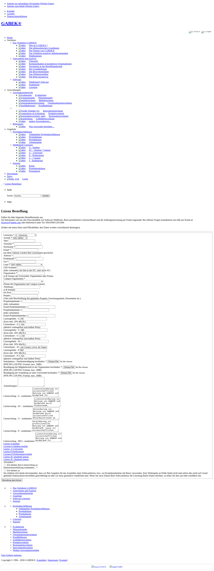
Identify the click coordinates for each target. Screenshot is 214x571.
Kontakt (10, 11)
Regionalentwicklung (22, 545)
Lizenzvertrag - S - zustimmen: (17, 396)
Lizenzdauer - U (11, 335)
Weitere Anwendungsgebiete (26, 550)
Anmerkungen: (10, 386)
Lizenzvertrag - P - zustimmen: (17, 431)
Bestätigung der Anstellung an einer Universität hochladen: (31, 373)
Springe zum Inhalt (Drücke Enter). (23, 6)
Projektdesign (25, 514)
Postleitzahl (9, 258)
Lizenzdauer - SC (11, 347)
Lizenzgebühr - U (11, 330)
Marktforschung (20, 532)
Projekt (7, 295)
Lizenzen (17, 519)
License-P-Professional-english (17, 454)
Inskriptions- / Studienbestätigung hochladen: (25, 361)
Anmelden (41, 560)
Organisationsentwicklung (25, 534)
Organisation (10, 273)
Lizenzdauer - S (11, 324)
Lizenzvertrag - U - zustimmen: (18, 418)
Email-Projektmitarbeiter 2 (15, 315)
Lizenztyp (8, 235)
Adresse (8, 255)
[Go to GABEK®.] (1, 184)
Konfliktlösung (20, 537)
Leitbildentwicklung (22, 540)
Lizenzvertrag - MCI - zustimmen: (19, 441)
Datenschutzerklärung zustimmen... (20, 467)
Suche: (10, 195)
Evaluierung (18, 526)
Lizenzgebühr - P (11, 350)
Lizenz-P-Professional (13, 451)
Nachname (9, 247)
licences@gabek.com (11, 222)
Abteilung (8, 287)
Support (16, 501)
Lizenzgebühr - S (11, 318)
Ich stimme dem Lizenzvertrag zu (22, 465)
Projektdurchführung (22, 506)
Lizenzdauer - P (10, 355)
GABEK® (11, 23)
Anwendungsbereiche (23, 493)
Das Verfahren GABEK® (25, 488)
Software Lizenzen (21, 498)
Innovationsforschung (23, 547)
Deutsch (196, 31)
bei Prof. (7, 292)
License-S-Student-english (15, 446)
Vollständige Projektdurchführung (34, 508)
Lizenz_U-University (13, 449)
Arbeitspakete (25, 516)
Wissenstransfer (20, 529)
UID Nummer (10, 267)
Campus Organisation (14, 278)
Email (7, 250)
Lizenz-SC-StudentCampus (16, 457)
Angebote (17, 496)
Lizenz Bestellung (13, 184)
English (208, 31)
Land (6, 264)
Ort (5, 261)
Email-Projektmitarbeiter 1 (15, 307)
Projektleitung (25, 511)
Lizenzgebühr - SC (12, 341)
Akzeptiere (9, 462)
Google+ (11, 14)
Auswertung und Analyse (24, 490)
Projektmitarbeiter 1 (12, 301)
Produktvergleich (21, 542)
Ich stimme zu (13, 470)
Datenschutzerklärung (17, 16)
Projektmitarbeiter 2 (12, 310)
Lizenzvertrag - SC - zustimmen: (18, 406)
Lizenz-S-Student (11, 443)
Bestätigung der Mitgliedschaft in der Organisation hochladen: (32, 367)
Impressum (53, 560)
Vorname (8, 244)
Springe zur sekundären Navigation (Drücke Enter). (30, 3)
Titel (5, 240)
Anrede (7, 238)
